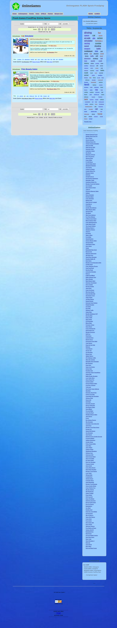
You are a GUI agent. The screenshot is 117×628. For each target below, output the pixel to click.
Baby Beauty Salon (90, 281)
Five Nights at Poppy (91, 528)
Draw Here (88, 365)
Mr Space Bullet (90, 460)
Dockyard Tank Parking (91, 303)
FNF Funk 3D (89, 497)
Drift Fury (88, 334)
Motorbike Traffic (90, 180)
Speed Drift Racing (90, 431)
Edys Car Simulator (90, 462)
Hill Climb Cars (89, 255)
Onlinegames (22, 13)
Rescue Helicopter (90, 405)
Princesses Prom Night (91, 341)
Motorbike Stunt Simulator (92, 361)
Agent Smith (89, 466)
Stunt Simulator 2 (90, 541)
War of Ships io (89, 515)
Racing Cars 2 (89, 339)
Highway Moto (89, 398)
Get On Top (89, 350)
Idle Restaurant (89, 491)
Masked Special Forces (92, 134)
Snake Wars (89, 312)
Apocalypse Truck (90, 295)
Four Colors (89, 520)
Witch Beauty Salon (91, 209)
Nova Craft (88, 400)
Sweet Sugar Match (91, 456)
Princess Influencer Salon (92, 191)
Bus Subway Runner (91, 420)
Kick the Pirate (89, 270)
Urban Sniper (89, 297)
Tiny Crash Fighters (91, 226)
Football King (89, 476)
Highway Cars (89, 453)
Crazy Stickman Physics (92, 266)
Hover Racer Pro (90, 379)
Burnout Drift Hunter (91, 502)
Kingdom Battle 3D (90, 259)
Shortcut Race (89, 158)
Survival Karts (89, 513)
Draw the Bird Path (90, 293)
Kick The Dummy (90, 156)
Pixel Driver (88, 336)
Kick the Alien (89, 315)
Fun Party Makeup (90, 217)
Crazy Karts (89, 519)
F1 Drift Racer (89, 162)
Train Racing (89, 343)
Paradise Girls (89, 370)
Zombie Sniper (89, 442)
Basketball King (89, 531)
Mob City (88, 542)
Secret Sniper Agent (91, 163)
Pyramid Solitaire (90, 438)
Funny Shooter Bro (90, 328)
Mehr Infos (49, 61)
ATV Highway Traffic (91, 357)
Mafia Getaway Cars (91, 277)
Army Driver (89, 246)
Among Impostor (90, 140)
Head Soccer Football (91, 202)
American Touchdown (91, 282)
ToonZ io (88, 231)
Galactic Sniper (89, 449)
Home (15, 13)
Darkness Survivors (91, 500)
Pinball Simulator (90, 304)
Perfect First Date (90, 394)
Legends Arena (89, 337)
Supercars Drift (89, 455)
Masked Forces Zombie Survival (94, 436)
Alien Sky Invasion (90, 359)
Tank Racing (89, 434)
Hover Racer (89, 326)
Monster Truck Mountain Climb (93, 262)
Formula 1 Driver (90, 325)
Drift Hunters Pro (90, 330)
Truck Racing (89, 348)
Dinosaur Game (90, 173)
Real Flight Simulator (91, 469)
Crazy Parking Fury (90, 487)
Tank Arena (88, 425)
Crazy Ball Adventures (91, 222)
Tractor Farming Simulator (92, 143)
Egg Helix (88, 308)
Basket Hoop (89, 200)
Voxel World (89, 544)
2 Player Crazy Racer (91, 218)
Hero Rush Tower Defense (92, 389)
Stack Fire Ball (89, 145)
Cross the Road (90, 412)
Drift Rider (88, 401)
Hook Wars (88, 445)
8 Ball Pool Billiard (90, 275)
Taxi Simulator (89, 433)
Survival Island (89, 242)
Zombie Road (89, 264)
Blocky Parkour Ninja (91, 220)
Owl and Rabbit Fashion (92, 535)
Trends (31, 13)
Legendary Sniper (90, 151)
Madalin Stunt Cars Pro (91, 136)
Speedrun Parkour (90, 229)
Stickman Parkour (90, 526)
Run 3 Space (89, 138)
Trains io (88, 189)
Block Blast (88, 546)
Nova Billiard (89, 409)
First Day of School (90, 385)
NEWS (91, 13)
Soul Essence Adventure (92, 178)
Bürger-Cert (59, 13)
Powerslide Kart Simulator (92, 396)
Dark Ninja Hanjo (90, 537)
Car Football (89, 185)
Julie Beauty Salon (90, 244)
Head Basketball (90, 482)
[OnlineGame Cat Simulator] (20, 53)
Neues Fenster (36, 61)
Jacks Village (89, 447)
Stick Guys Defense (91, 215)
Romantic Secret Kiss (91, 392)
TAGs (37, 13)
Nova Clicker (89, 524)
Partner (50, 13)
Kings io (88, 273)
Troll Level (88, 387)
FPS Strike (88, 206)
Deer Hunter (89, 319)
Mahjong (88, 347)
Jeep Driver (89, 288)
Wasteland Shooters (91, 165)
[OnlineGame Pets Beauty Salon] (20, 86)
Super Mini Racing (90, 517)
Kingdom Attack (90, 196)
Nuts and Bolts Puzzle (91, 548)
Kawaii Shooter (89, 301)
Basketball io (89, 506)
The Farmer (89, 167)
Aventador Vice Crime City (92, 423)
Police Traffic (89, 317)
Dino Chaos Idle (90, 522)
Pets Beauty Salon (90, 407)
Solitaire (88, 193)
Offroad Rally (89, 475)
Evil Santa (88, 233)
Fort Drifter (88, 237)
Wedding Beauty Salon (91, 414)
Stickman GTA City (90, 154)
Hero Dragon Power (91, 187)
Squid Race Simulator (91, 257)
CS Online (88, 306)
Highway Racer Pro (90, 141)
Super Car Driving (90, 367)
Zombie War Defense (91, 207)
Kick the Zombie (90, 286)
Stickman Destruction (91, 253)
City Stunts (88, 152)
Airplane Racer (89, 478)
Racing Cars (89, 354)
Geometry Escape (90, 403)
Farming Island (89, 381)
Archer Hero (89, 368)
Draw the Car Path (90, 345)
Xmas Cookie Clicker (91, 486)
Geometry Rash (90, 149)
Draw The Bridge (90, 498)
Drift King (88, 174)
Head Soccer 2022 (90, 147)
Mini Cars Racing (90, 292)
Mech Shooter (89, 279)
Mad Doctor (89, 533)
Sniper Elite (88, 374)
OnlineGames (31, 5)
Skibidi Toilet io (89, 356)
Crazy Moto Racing (90, 467)
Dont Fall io (88, 260)
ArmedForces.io (90, 176)
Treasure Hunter (90, 464)
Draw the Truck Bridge (91, 511)
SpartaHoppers (89, 238)
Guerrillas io (89, 204)
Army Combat (89, 284)
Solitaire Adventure (90, 440)
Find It (87, 418)
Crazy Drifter (89, 160)
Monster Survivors (90, 332)
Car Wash (88, 508)
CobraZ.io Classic (90, 169)
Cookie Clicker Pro (90, 171)
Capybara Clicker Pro (91, 182)
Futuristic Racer (90, 480)
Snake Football (89, 493)
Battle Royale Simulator (92, 376)
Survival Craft (89, 211)
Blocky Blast (89, 323)
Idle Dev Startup (90, 489)
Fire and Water (89, 411)
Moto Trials (88, 539)
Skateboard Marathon (91, 451)
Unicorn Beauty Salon (91, 240)
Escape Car (89, 429)
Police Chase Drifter (91, 444)
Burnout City (89, 251)
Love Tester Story (90, 378)
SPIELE (43, 13)
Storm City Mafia (90, 458)
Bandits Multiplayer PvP (92, 314)
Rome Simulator (90, 195)
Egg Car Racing (90, 504)
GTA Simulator (89, 321)
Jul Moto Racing (90, 299)
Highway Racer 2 (90, 228)
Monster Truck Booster (91, 484)
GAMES (97, 13)
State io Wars (89, 235)
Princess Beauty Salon (91, 383)
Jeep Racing (89, 416)
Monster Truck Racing (91, 471)
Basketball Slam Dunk (91, 249)
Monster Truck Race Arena (92, 427)
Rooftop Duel (89, 509)
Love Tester (89, 473)
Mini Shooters (89, 363)
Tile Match (88, 213)
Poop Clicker (89, 495)
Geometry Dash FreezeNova (93, 372)
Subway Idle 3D (90, 530)
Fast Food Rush (90, 268)
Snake (87, 248)
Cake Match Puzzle (90, 224)
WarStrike (88, 390)
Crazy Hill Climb (90, 198)
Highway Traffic (89, 310)
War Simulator (89, 422)
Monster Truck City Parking (92, 184)
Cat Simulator (89, 352)
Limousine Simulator (91, 271)
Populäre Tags (87, 121)
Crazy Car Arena (90, 290)
